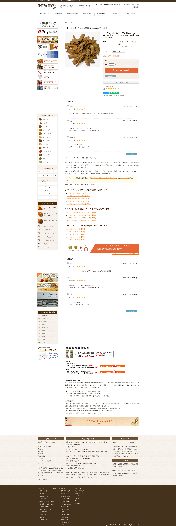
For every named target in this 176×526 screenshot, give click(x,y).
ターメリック (47, 133)
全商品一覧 (58, 14)
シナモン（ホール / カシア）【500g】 (78, 201)
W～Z (48, 197)
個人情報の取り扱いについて (47, 504)
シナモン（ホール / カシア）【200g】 (78, 198)
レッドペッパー (47, 151)
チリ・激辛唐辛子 (65, 509)
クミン (45, 126)
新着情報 (42, 493)
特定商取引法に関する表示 (47, 501)
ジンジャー (46, 144)
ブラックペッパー (48, 137)
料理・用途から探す (73, 14)
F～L (47, 187)
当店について (43, 491)
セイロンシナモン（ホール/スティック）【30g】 (81, 212)
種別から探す (87, 14)
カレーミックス (64, 506)
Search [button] (136, 7)
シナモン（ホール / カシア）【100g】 (78, 196)
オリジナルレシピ (80, 488)
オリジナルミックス (66, 504)
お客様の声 (116, 14)
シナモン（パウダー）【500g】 (76, 237)
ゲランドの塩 (64, 517)
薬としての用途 (42, 339)
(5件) (118, 88)
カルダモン (46, 119)
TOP (66, 22)
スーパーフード (64, 514)
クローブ (45, 148)
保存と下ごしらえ (43, 342)
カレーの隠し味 (42, 321)
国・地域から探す (65, 496)
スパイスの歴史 (42, 324)
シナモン (72, 22)
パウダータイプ (124, 178)
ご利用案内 (43, 498)
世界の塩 (62, 511)
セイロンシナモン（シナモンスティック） (103, 178)
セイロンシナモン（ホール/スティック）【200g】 (82, 218)
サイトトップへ (44, 14)
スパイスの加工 (42, 330)
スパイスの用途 (42, 333)
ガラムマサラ (47, 140)
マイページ (100, 4)
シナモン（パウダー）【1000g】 (77, 240)
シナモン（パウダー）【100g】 (76, 231)
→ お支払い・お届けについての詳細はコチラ (125, 254)
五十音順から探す (65, 501)
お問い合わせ (87, 477)
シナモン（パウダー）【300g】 (76, 234)
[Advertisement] (102, 328)
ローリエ (45, 162)
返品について (109, 86)
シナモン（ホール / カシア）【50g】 (78, 193)
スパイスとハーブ (43, 327)
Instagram (77, 503)
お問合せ (128, 4)
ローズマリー (47, 155)
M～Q (48, 190)
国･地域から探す (102, 14)
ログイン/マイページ (45, 509)
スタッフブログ (79, 491)
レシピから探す (64, 498)
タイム (45, 158)
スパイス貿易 (41, 336)
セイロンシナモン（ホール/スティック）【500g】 (82, 220)
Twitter (77, 501)
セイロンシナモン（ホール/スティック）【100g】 (82, 215)
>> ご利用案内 (42, 479)
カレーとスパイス (43, 318)
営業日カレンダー (44, 496)
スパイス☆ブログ (130, 14)
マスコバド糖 (64, 519)
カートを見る (119, 4)
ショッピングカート (45, 506)
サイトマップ (135, 4)
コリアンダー (47, 130)
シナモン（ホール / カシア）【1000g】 (79, 204)
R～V (48, 194)
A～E (48, 183)
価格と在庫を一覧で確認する (111, 56)
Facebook (77, 498)
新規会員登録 (109, 4)
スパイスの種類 (42, 315)
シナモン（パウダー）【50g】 (76, 229)
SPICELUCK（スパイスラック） (47, 488)
